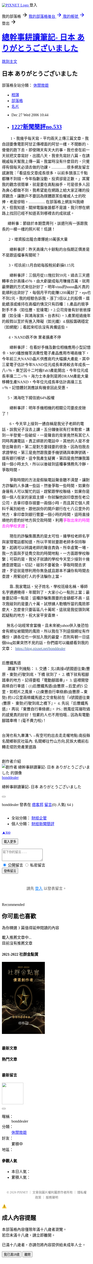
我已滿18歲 (12, 1254)
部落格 (17, 101)
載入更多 (10, 841)
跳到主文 (9, 62)
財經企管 (39, 818)
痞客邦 (37, 805)
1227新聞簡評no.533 (36, 127)
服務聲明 (52, 1197)
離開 (27, 1254)
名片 (15, 106)
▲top (6, 832)
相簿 (15, 95)
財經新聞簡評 (42, 824)
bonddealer (10, 777)
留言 (48, 805)
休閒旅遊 (41, 85)
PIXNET (22, 1192)
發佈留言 (10, 871)
